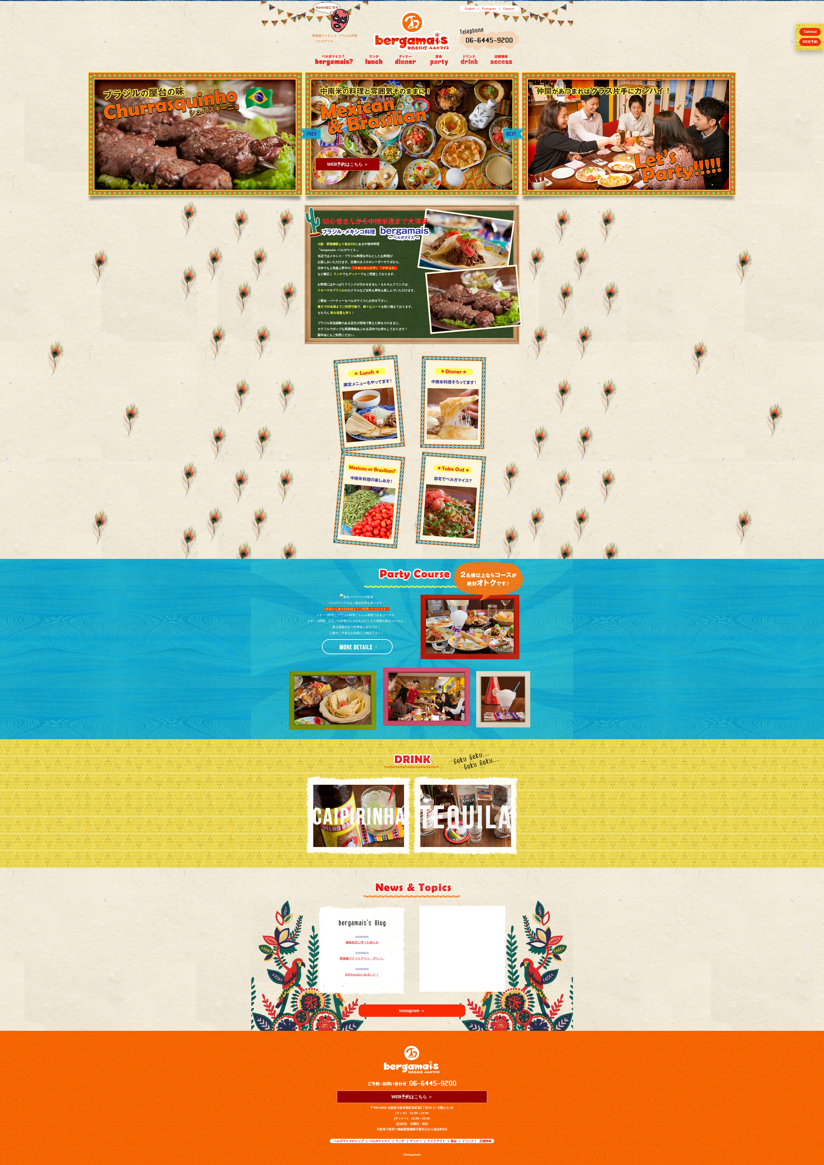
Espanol (508, 8)
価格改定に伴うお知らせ (362, 942)
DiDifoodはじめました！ (362, 974)
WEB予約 (810, 42)
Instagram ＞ (412, 1010)
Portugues (489, 8)
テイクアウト (436, 1141)
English (470, 8)
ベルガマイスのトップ (349, 1141)
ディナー (416, 1141)
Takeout (810, 31)
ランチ (399, 1141)
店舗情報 (485, 1141)
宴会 (454, 1141)
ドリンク (468, 1141)
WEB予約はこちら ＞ (347, 164)
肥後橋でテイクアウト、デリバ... (362, 958)
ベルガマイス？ (379, 1141)
